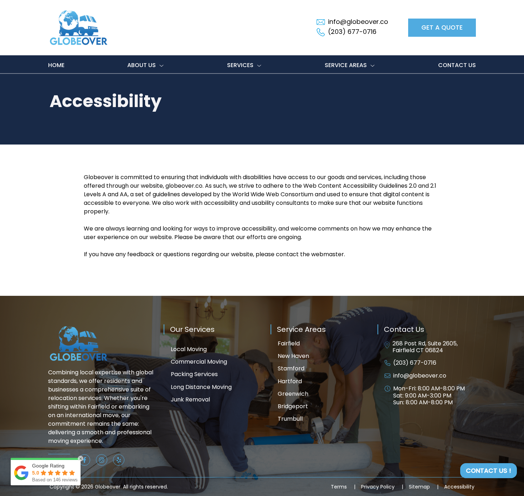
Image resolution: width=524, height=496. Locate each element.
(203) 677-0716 (414, 362)
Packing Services (194, 374)
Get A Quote (442, 27)
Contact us (457, 65)
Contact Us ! (488, 470)
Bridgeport (293, 406)
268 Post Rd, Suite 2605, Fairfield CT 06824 (425, 347)
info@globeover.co (419, 375)
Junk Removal (190, 399)
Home (56, 65)
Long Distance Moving (201, 387)
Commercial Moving (199, 362)
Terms (343, 486)
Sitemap (423, 486)
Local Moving (189, 349)
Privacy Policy (382, 486)
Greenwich (293, 394)
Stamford (291, 368)
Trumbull (290, 419)
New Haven (293, 356)
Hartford (290, 381)
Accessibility (459, 486)
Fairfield (289, 343)
